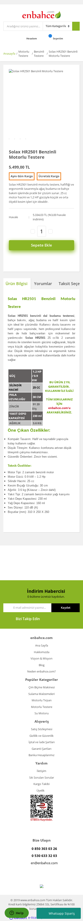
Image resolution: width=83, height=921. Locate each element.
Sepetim (58, 38)
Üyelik (40, 790)
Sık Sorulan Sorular (41, 777)
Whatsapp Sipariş (62, 913)
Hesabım (32, 38)
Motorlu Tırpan (42, 700)
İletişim (41, 771)
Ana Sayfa (41, 645)
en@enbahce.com (44, 863)
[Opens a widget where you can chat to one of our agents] (16, 913)
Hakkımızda (41, 652)
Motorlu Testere (41, 707)
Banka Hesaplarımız (41, 755)
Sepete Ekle (41, 245)
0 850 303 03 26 (44, 848)
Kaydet (65, 608)
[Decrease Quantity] (33, 231)
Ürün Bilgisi (16, 283)
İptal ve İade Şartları (42, 742)
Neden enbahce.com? (41, 671)
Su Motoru (42, 713)
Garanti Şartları (41, 749)
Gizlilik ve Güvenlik (41, 736)
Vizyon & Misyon (41, 658)
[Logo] (41, 14)
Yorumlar (43, 283)
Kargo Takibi (41, 784)
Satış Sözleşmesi (41, 729)
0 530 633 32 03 (44, 855)
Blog (41, 665)
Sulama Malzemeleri (41, 694)
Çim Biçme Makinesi (42, 687)
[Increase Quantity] (50, 231)
